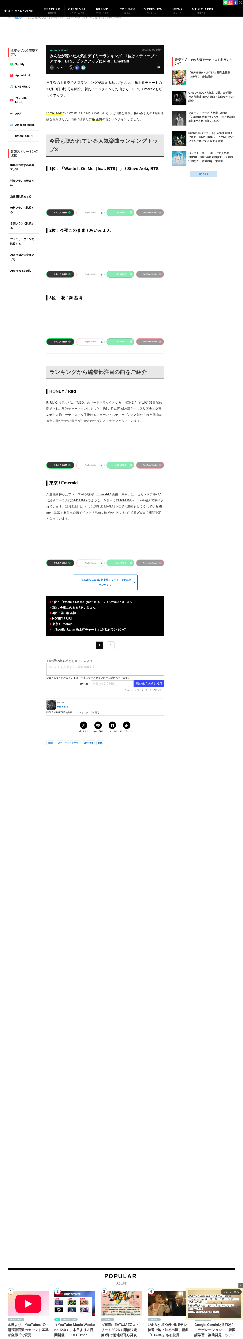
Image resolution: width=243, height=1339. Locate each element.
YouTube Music (21, 100)
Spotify (19, 64)
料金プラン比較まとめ (22, 183)
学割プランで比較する (22, 225)
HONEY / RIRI (62, 618)
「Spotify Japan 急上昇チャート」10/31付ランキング (105, 582)
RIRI (50, 742)
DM (9, 18)
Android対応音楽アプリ (22, 257)
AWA (18, 113)
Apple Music (23, 75)
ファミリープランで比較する (22, 241)
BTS (100, 742)
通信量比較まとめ (21, 196)
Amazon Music (25, 124)
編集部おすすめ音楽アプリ (22, 167)
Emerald (88, 742)
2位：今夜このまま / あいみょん (74, 607)
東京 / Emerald (62, 624)
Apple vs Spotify (20, 270)
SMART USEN (23, 136)
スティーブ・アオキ (68, 742)
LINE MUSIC (22, 86)
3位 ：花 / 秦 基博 (64, 613)
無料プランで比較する (22, 210)
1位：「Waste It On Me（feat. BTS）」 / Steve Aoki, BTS (92, 602)
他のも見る (203, 174)
